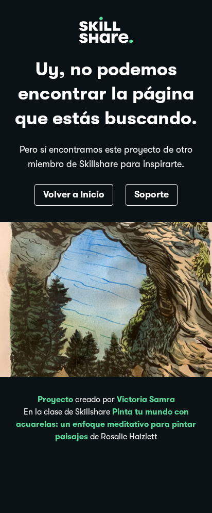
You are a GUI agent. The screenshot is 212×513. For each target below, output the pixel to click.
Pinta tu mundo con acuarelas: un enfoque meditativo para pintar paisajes (106, 424)
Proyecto (55, 399)
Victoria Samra (146, 399)
